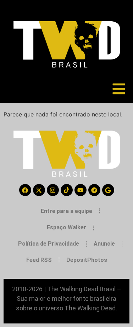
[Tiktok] (67, 190)
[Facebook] (25, 190)
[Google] (108, 190)
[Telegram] (94, 190)
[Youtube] (80, 190)
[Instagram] (53, 190)
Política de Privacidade (48, 243)
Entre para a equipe (66, 211)
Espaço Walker (66, 227)
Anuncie (104, 243)
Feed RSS (39, 260)
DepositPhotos (86, 260)
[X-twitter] (39, 190)
